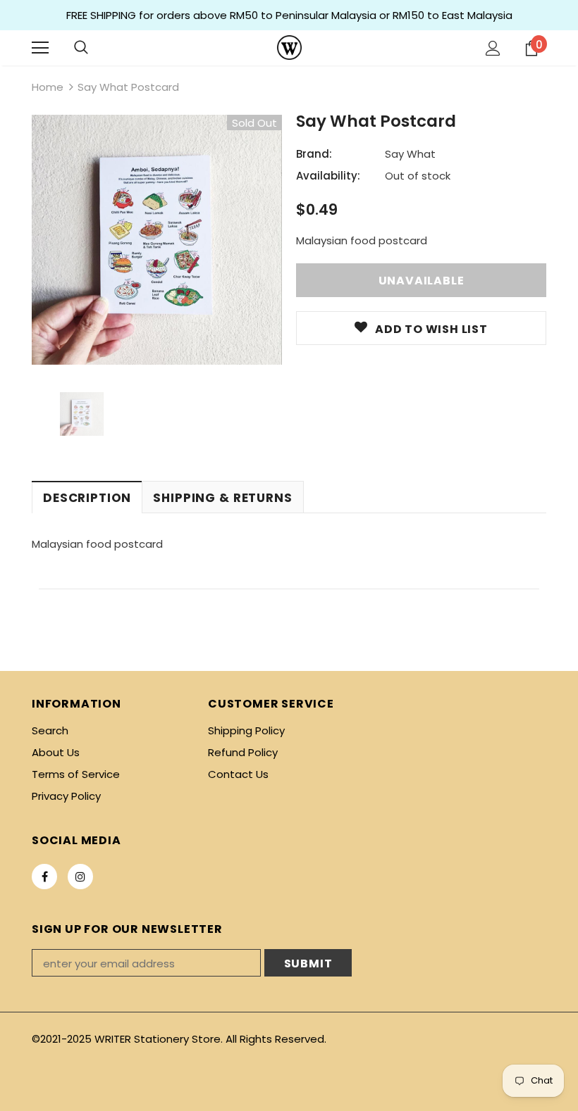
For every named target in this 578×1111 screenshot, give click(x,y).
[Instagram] (80, 876)
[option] (157, 240)
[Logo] (289, 47)
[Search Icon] (81, 48)
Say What (410, 153)
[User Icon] (493, 48)
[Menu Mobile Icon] (40, 47)
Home (47, 87)
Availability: (328, 175)
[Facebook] (44, 876)
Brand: (314, 153)
